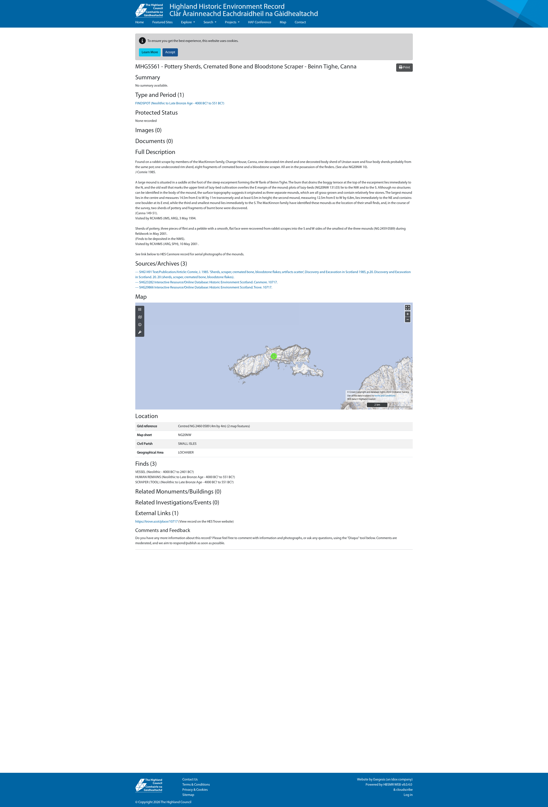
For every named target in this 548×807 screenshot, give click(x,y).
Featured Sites (162, 22)
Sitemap (188, 795)
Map (283, 22)
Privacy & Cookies (195, 790)
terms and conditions (385, 396)
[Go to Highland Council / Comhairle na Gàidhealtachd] (149, 9)
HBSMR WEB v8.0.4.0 (398, 784)
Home (139, 22)
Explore (186, 22)
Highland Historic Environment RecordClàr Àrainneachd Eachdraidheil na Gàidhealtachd (244, 10)
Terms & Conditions (196, 784)
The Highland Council (176, 802)
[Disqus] (274, 606)
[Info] (140, 325)
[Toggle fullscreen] (407, 307)
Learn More (150, 52)
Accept (170, 52)
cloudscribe (404, 790)
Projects (231, 22)
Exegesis (379, 779)
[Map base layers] (140, 317)
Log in (408, 795)
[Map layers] (140, 310)
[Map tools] (140, 333)
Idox (394, 779)
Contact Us (190, 779)
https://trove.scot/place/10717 (156, 521)
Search (209, 22)
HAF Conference (259, 22)
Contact (300, 22)
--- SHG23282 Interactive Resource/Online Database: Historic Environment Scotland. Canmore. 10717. (206, 282)
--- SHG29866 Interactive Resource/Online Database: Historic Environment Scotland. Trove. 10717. (203, 287)
